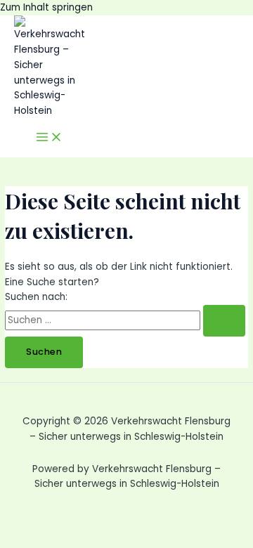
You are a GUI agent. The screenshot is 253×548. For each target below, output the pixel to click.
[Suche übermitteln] (224, 321)
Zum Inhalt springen (46, 7)
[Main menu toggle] (49, 138)
